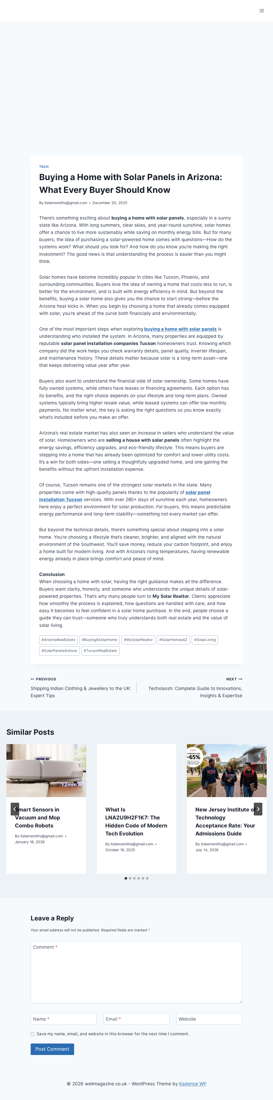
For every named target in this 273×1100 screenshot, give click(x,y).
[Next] (258, 809)
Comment (45, 947)
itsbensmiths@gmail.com (66, 203)
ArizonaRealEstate (58, 640)
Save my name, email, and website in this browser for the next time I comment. (113, 1033)
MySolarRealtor (138, 640)
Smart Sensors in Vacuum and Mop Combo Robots (37, 817)
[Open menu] (262, 10)
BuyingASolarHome (99, 640)
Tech (44, 167)
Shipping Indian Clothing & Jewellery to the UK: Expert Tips (81, 687)
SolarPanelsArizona (59, 650)
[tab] (126, 878)
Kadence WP (193, 1083)
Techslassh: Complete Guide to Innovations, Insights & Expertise (195, 687)
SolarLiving (205, 640)
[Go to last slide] (15, 809)
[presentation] (46, 770)
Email (113, 1019)
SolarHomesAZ (173, 640)
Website (187, 1019)
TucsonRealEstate (100, 650)
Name (41, 1019)
